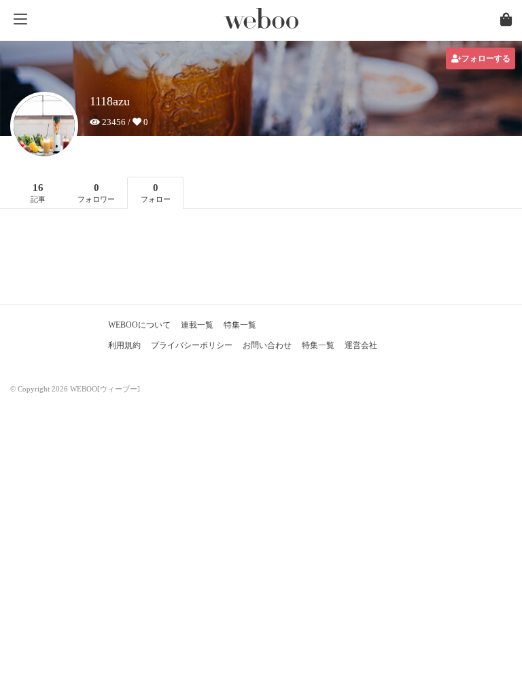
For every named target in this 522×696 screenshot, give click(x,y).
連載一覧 (197, 325)
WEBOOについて (139, 325)
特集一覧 (240, 325)
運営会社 (361, 345)
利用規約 (124, 345)
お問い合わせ (267, 345)
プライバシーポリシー (191, 345)
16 (38, 192)
